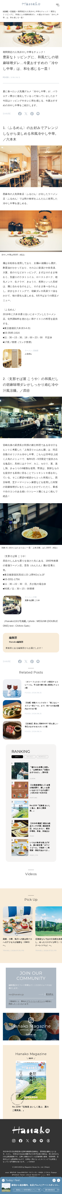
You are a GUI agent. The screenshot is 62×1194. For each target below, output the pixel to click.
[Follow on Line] (41, 1140)
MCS (48, 1175)
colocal (28, 1175)
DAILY (17, 757)
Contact (32, 1161)
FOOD (13, 11)
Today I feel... (13, 1180)
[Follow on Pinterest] (34, 1140)
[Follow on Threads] (48, 1140)
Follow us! (31, 1034)
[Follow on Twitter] (27, 1140)
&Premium (15, 1175)
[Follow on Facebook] (20, 1140)
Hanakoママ (36, 1175)
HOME (5, 11)
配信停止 (49, 994)
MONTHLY (42, 757)
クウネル (47, 1172)
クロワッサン (33, 1172)
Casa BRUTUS (22, 1172)
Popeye (54, 1172)
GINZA (40, 1172)
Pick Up (30, 900)
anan (7, 1172)
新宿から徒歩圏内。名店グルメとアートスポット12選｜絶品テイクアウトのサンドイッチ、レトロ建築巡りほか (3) (35, 1185)
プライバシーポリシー (36, 1001)
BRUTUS (13, 1172)
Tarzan (22, 1175)
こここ (43, 1175)
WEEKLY (30, 757)
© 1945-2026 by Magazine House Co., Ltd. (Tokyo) (31, 1167)
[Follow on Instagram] (13, 1140)
